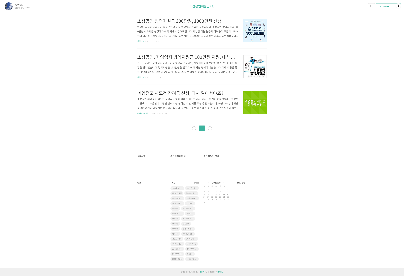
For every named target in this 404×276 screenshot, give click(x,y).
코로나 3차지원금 (178, 188)
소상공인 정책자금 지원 (189, 219)
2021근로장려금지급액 (193, 188)
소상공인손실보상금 (178, 198)
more (196, 183)
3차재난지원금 (188, 234)
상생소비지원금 (188, 229)
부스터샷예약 (177, 193)
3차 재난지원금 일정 (178, 203)
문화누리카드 (191, 244)
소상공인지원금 (188, 209)
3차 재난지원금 (191, 239)
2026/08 (216, 182)
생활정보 (140, 41)
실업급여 (186, 224)
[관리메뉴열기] (398, 5)
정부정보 (19, 4)
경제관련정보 (142, 114)
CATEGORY (384, 6)
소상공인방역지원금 (193, 259)
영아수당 (175, 224)
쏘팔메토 (190, 214)
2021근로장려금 (178, 259)
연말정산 (190, 254)
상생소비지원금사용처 (193, 198)
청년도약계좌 (177, 239)
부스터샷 (175, 229)
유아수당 (175, 209)
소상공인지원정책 (178, 249)
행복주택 (175, 219)
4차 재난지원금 (192, 249)
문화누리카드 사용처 (192, 193)
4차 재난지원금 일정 (178, 244)
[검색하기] (371, 6)
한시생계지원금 (177, 214)
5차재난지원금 (177, 254)
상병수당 (190, 203)
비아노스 (175, 234)
